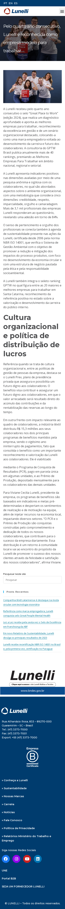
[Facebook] (6, 859)
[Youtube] (27, 859)
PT (5, 3)
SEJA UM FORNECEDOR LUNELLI (23, 886)
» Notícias (8, 812)
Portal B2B (9, 878)
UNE (4, 870)
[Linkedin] (38, 859)
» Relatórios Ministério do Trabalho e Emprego (26, 838)
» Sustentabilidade (14, 788)
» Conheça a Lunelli (15, 780)
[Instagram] (16, 859)
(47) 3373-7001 (17, 733)
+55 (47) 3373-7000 (24, 737)
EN (11, 3)
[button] (62, 11)
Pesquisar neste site (14, 574)
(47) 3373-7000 (18, 729)
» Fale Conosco (12, 820)
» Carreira (8, 804)
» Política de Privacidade (18, 828)
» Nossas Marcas (13, 796)
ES (16, 3)
